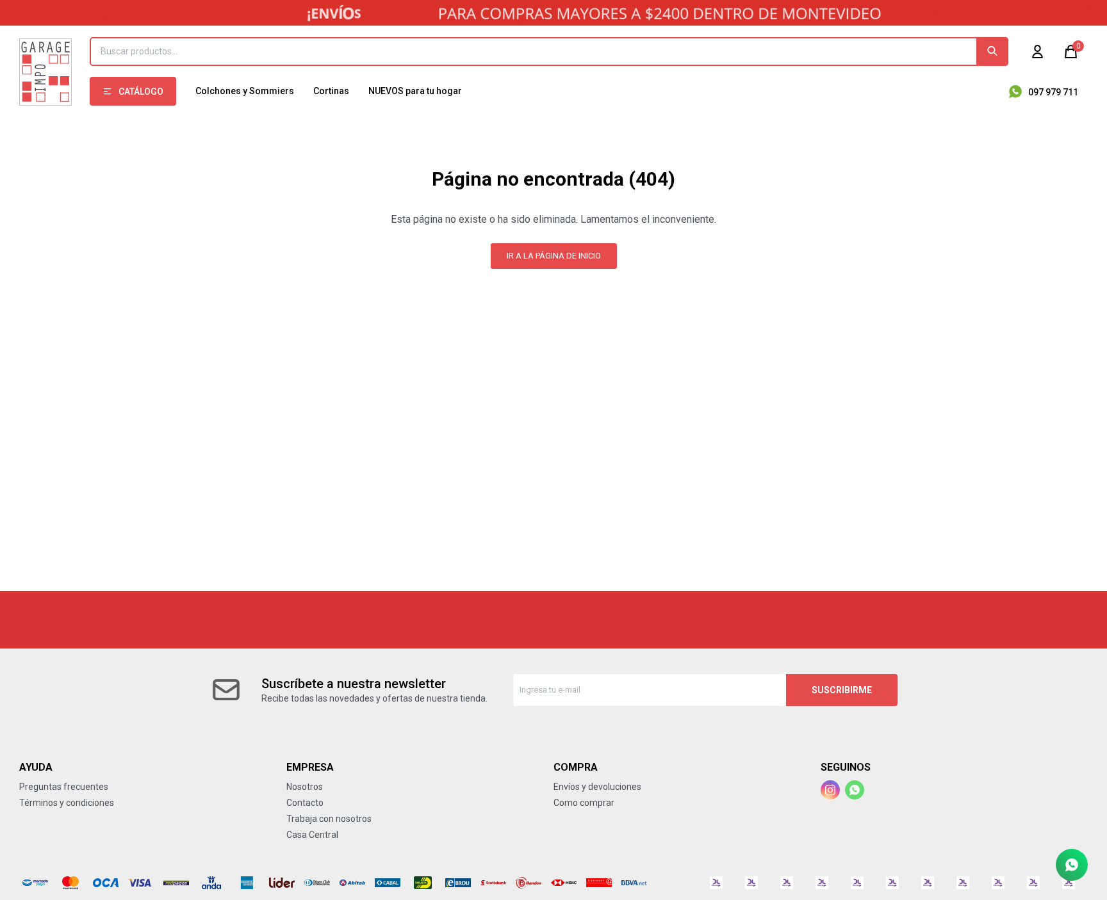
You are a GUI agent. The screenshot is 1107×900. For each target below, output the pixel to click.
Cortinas (331, 91)
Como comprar (584, 803)
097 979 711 (1053, 92)
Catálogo (141, 91)
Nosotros (304, 787)
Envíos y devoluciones (597, 787)
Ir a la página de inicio (554, 256)
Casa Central (312, 835)
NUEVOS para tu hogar (415, 91)
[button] (992, 51)
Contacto (305, 803)
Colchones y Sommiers (244, 91)
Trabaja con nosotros (329, 819)
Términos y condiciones (66, 803)
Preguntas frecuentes (63, 787)
